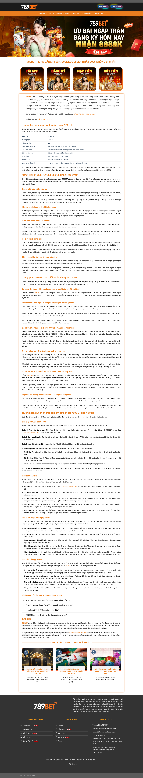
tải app (68, 566)
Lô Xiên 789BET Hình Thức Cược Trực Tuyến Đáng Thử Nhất (105, 671)
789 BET (37, 293)
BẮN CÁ (79, 13)
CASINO (52, 13)
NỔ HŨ (67, 13)
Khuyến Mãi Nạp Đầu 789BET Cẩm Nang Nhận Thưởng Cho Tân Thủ (38, 671)
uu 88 (49, 119)
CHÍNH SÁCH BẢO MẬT (72, 760)
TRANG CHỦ (42, 13)
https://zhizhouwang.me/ (84, 114)
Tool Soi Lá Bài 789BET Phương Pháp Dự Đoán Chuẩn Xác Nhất (71, 671)
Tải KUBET (42, 119)
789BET (29, 97)
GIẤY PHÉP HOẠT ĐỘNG (54, 760)
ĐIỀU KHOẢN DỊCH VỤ (88, 760)
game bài (29, 375)
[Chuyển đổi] (24, 600)
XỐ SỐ (73, 13)
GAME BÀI (60, 13)
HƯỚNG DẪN (87, 13)
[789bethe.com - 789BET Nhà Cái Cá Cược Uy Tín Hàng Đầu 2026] (30, 7)
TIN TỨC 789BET (99, 13)
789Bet (75, 699)
